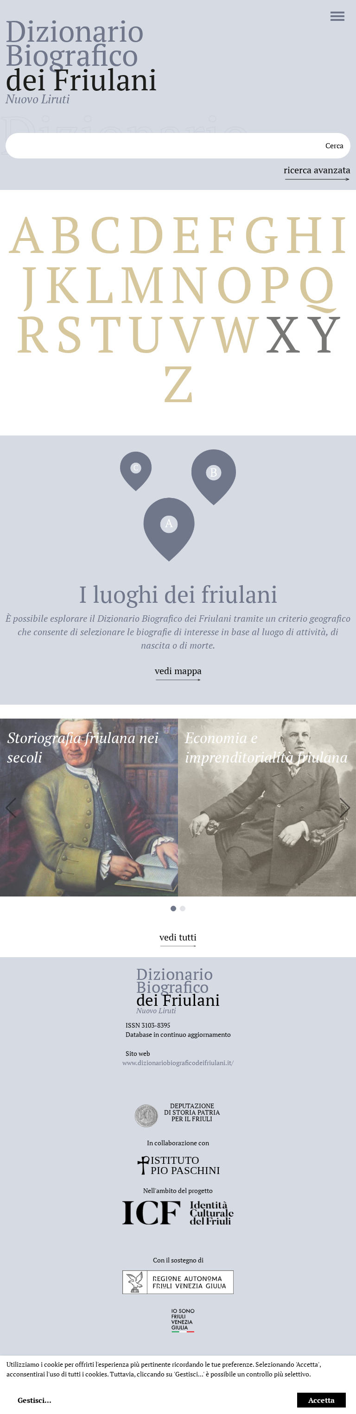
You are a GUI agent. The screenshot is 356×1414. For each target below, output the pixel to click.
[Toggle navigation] (337, 17)
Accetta (321, 1400)
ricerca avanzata (317, 170)
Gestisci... (34, 1400)
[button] (345, 808)
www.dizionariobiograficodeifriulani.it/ (178, 1062)
